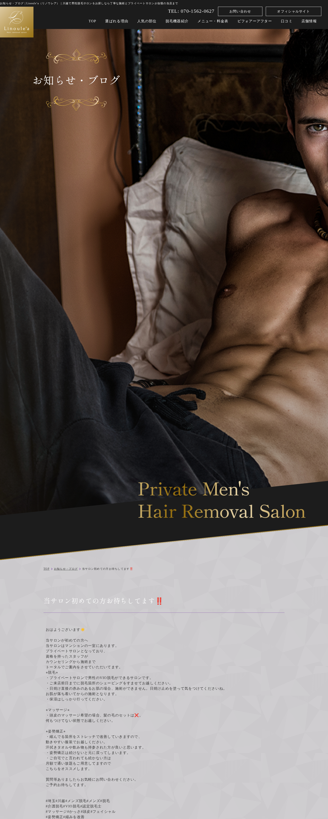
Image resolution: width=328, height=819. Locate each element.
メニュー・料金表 (212, 21)
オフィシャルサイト (293, 11)
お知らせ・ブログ (66, 568)
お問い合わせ (240, 11)
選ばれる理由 (116, 21)
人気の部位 (146, 21)
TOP (92, 21)
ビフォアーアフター (254, 21)
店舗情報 (309, 21)
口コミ (287, 21)
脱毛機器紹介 (177, 21)
